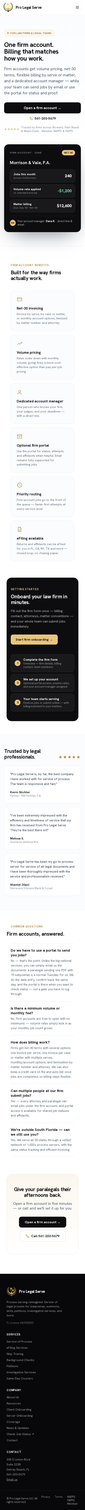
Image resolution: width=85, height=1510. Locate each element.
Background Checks (20, 1360)
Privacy (45, 1497)
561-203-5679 (45, 118)
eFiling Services (17, 1348)
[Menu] (77, 7)
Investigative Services (21, 1372)
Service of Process (19, 1341)
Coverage (13, 1422)
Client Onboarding (19, 1409)
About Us (13, 1397)
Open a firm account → (42, 108)
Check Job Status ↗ (20, 1434)
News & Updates (18, 1428)
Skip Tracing (15, 1354)
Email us (12, 1479)
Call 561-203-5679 (45, 1236)
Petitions (12, 1366)
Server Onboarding (20, 1415)
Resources (14, 1403)
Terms (59, 1497)
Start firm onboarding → (34, 639)
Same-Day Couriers (20, 1378)
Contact (12, 1440)
